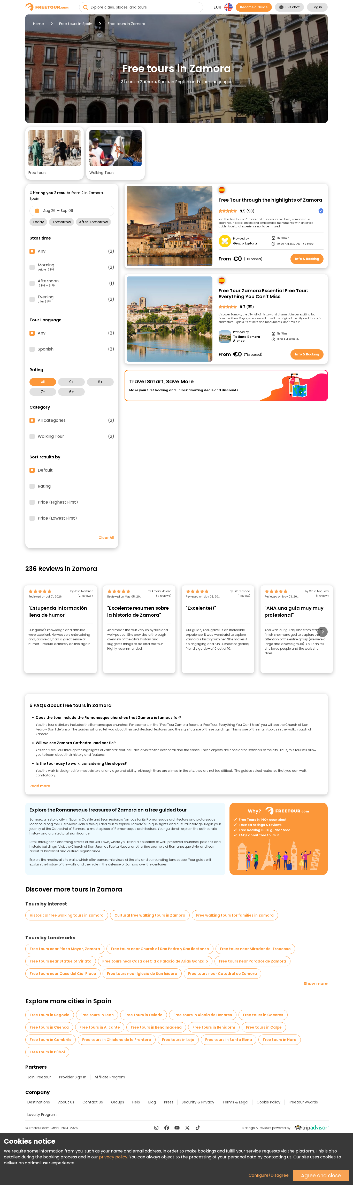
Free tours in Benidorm (214, 1027)
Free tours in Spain (75, 23)
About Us (66, 1102)
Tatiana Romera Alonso (246, 339)
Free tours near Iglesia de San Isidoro (142, 973)
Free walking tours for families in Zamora (235, 915)
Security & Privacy (198, 1102)
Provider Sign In (72, 1077)
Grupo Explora (245, 243)
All (43, 382)
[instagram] (156, 1128)
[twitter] (187, 1128)
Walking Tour (76, 436)
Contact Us (92, 1102)
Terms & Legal (235, 1102)
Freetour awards (303, 1102)
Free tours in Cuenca (49, 1027)
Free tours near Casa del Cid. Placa (63, 973)
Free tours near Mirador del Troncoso (255, 948)
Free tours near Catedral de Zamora (222, 973)
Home (38, 23)
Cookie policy (268, 1102)
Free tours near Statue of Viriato (60, 961)
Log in (317, 7)
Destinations (38, 1102)
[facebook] (167, 1128)
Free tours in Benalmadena (156, 1027)
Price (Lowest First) (57, 518)
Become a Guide (253, 7)
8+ (100, 382)
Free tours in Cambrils (50, 1039)
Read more (39, 786)
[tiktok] (198, 1128)
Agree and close (321, 1175)
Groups (117, 1102)
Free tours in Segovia (50, 1014)
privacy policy (113, 1157)
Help (136, 1102)
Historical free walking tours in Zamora (67, 915)
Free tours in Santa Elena (228, 1039)
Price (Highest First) (58, 502)
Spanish (76, 349)
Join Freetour (39, 1077)
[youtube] (177, 1128)
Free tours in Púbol (47, 1052)
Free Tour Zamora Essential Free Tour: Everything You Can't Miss (263, 293)
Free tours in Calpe (264, 1027)
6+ (71, 391)
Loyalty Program (42, 1114)
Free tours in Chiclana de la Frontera (116, 1039)
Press (168, 1102)
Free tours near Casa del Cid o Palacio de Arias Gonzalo (155, 961)
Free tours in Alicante (100, 1027)
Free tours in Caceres (263, 1014)
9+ (71, 382)
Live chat (293, 7)
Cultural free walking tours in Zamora (149, 915)
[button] (54, 153)
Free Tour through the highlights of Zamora (270, 200)
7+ (43, 391)
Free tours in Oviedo (144, 1014)
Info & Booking (307, 259)
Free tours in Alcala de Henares (202, 1014)
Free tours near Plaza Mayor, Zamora (65, 948)
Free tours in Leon (97, 1014)
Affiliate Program (110, 1077)
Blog (152, 1102)
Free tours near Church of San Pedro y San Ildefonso (160, 948)
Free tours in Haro (279, 1039)
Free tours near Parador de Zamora (252, 961)
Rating (44, 486)
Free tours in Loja (178, 1039)
